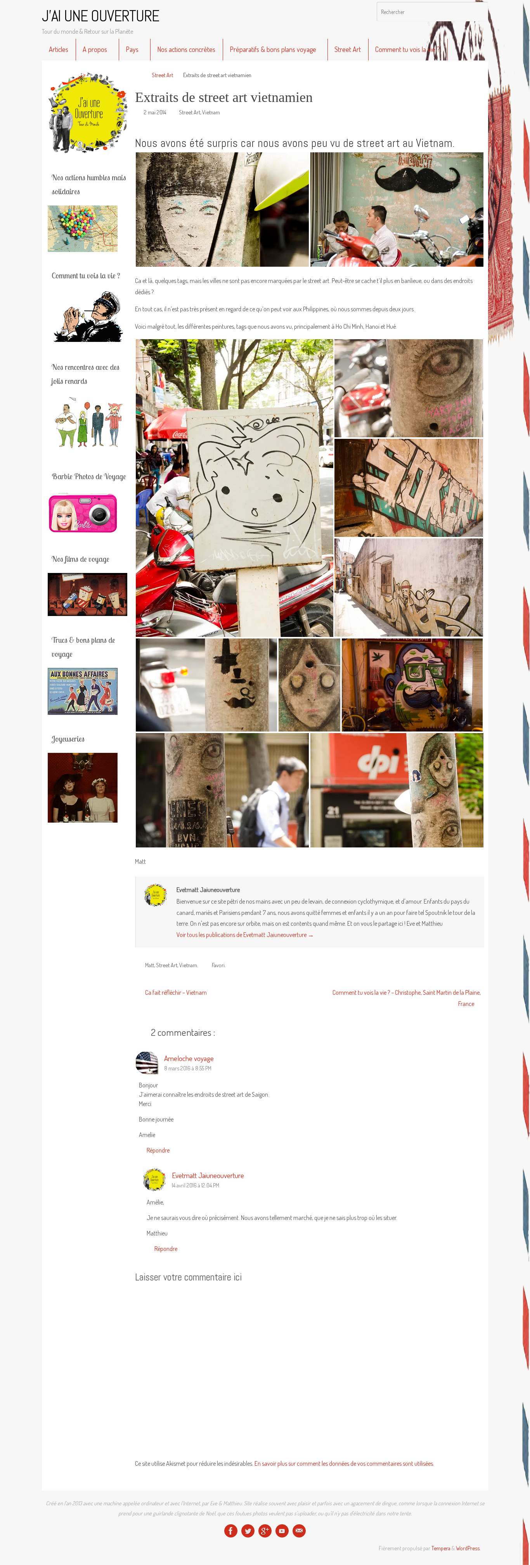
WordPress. (468, 1547)
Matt (149, 964)
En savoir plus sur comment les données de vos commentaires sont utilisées (344, 1463)
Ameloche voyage (189, 1058)
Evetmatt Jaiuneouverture (208, 1175)
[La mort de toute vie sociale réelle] (230, 1530)
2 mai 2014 (155, 112)
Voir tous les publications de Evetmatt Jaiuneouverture (245, 935)
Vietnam (211, 112)
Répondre (158, 1150)
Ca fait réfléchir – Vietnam (175, 992)
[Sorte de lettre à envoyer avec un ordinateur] (299, 1530)
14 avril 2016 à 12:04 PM (195, 1185)
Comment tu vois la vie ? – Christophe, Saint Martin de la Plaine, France (407, 998)
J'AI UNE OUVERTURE (100, 16)
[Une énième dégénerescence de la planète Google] (265, 1530)
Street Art (162, 74)
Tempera (440, 1547)
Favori (218, 964)
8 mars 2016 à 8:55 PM (187, 1068)
